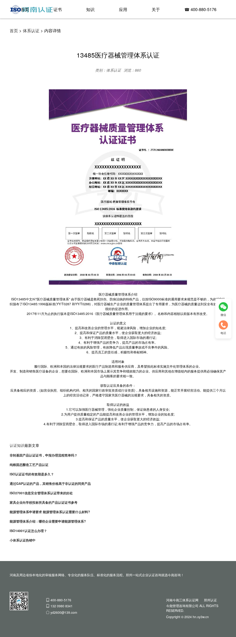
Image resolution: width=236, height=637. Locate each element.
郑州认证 (210, 600)
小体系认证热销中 (22, 540)
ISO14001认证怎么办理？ (28, 530)
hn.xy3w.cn (201, 616)
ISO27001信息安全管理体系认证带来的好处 (41, 493)
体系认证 (31, 30)
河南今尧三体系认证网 (182, 600)
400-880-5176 (60, 600)
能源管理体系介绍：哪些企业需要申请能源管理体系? (48, 521)
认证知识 (17, 445)
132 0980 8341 (61, 606)
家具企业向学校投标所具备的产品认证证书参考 (43, 502)
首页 (25, 9)
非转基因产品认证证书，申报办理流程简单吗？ (43, 455)
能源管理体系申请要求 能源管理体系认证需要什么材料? (50, 511)
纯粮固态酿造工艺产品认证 (29, 464)
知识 (90, 9)
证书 (57, 9)
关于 (156, 9)
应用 (123, 9)
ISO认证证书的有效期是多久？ (32, 474)
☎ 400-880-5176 (200, 9)
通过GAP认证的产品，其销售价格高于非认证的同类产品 (50, 483)
